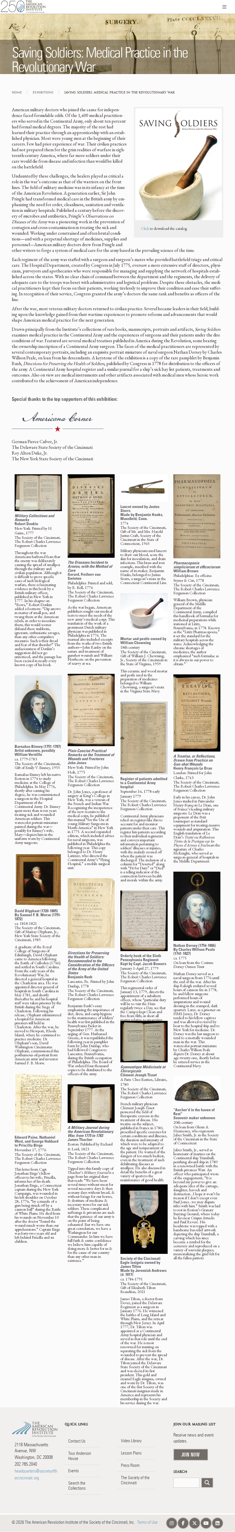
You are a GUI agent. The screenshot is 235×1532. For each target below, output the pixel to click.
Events (73, 1470)
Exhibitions (43, 92)
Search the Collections (77, 1486)
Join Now (190, 1454)
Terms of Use (147, 1522)
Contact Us (76, 1441)
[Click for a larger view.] (38, 492)
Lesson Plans (131, 1453)
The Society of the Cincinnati (135, 1480)
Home (17, 92)
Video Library (131, 1440)
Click (145, 228)
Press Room (130, 1465)
